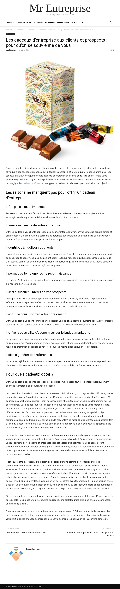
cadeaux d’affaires (32, 183)
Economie (38, 22)
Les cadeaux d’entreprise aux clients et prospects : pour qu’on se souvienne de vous (56, 42)
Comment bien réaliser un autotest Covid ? (26, 532)
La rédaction (11, 50)
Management (63, 22)
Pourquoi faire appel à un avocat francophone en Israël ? (90, 534)
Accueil (10, 22)
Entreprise (50, 22)
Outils (74, 22)
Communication (24, 22)
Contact (84, 22)
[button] (110, 22)
